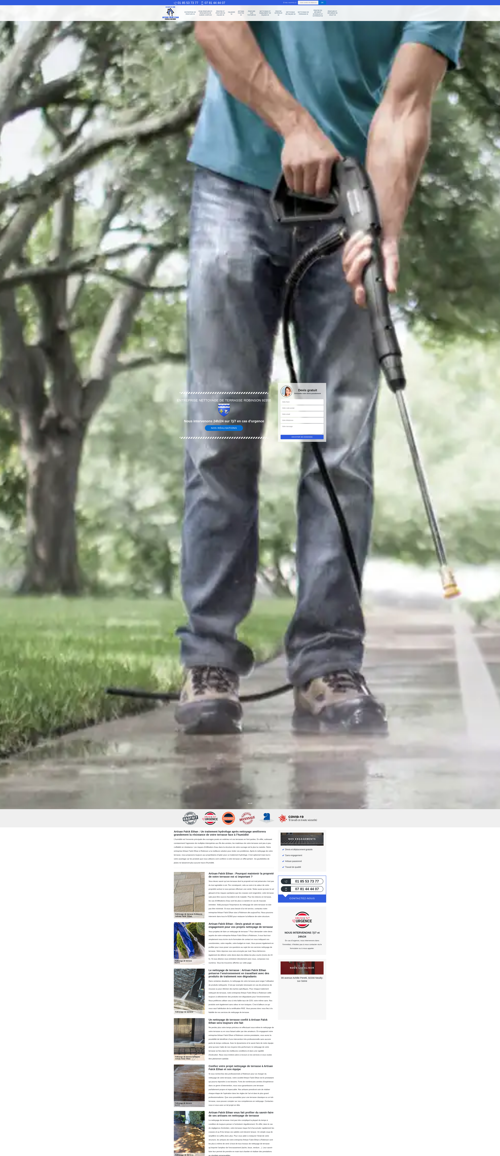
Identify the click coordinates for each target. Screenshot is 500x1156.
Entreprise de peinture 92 (190, 13)
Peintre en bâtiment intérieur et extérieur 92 (318, 13)
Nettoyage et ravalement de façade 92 (265, 13)
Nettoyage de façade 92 (290, 13)
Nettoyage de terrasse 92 (303, 13)
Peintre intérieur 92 (278, 13)
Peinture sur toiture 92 (251, 13)
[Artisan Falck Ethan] (170, 13)
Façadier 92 (231, 13)
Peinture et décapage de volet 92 (332, 13)
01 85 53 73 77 (187, 3)
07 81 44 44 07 (214, 3)
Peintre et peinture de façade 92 (220, 13)
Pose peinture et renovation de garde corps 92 (205, 13)
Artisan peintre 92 (241, 13)
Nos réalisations (224, 428)
